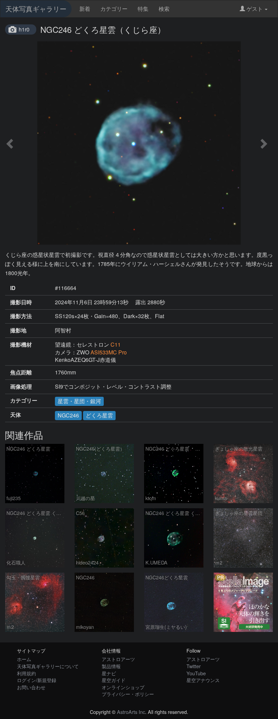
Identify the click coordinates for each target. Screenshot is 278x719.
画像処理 (21, 386)
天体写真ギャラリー (35, 9)
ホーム (24, 658)
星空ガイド (113, 679)
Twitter (193, 666)
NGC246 (68, 415)
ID (13, 288)
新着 (84, 9)
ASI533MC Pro (109, 352)
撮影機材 (21, 344)
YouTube (196, 673)
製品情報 (111, 666)
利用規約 (26, 673)
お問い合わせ (31, 687)
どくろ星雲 (99, 415)
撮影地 (18, 330)
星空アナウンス (203, 679)
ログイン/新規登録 (36, 679)
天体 (15, 414)
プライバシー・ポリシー (128, 693)
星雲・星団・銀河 (79, 401)
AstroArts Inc (131, 711)
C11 (116, 344)
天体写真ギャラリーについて (48, 666)
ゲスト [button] (254, 9)
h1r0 (24, 29)
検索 (164, 9)
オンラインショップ (123, 687)
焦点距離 (21, 372)
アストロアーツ (118, 658)
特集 (143, 9)
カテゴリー (113, 9)
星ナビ (109, 673)
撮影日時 (21, 302)
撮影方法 (21, 316)
